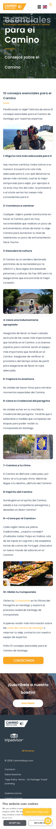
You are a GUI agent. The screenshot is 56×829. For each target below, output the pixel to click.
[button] (35, 7)
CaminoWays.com (23, 760)
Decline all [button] (40, 823)
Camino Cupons (13, 798)
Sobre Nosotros (13, 774)
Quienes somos (13, 793)
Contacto (10, 769)
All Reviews (28, 750)
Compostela (23, 600)
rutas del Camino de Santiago (25, 628)
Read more (7, 817)
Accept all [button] (15, 823)
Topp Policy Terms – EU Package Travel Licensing (26, 781)
